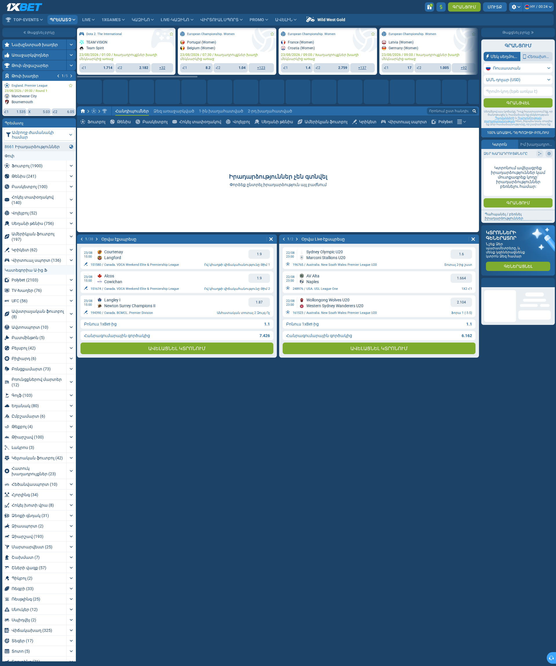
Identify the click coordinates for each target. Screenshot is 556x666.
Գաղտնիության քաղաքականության (513, 119)
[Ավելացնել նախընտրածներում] (71, 85)
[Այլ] (461, 121)
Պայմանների (504, 117)
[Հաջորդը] (71, 76)
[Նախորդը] (58, 76)
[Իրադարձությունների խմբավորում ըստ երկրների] (71, 146)
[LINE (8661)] (82, 111)
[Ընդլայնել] (71, 44)
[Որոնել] (474, 111)
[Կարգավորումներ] (516, 7)
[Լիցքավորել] (441, 7)
